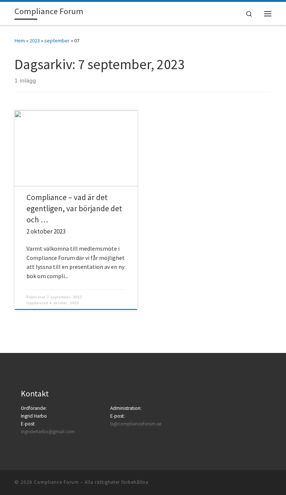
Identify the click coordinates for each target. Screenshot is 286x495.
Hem (20, 40)
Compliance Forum (56, 482)
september (57, 40)
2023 (34, 40)
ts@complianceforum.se (136, 424)
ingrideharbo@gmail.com (48, 431)
